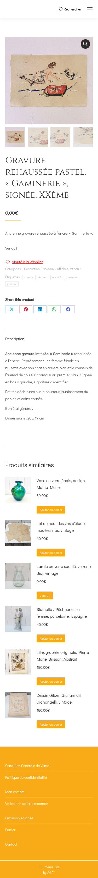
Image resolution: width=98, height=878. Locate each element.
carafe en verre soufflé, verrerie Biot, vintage (64, 570)
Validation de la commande (26, 803)
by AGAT (49, 872)
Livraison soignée (19, 817)
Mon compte (15, 791)
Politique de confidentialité (26, 777)
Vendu (74, 269)
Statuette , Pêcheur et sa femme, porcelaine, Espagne (62, 612)
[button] (85, 44)
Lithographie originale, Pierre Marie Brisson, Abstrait (63, 655)
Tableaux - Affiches (54, 269)
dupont (43, 277)
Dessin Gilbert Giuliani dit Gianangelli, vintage (59, 698)
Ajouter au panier (51, 509)
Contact (11, 844)
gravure (12, 284)
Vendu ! (45, 595)
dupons (29, 277)
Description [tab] (14, 338)
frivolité (56, 277)
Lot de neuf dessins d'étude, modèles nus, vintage (61, 527)
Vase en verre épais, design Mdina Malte (61, 484)
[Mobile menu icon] (90, 9)
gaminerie (72, 277)
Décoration (32, 269)
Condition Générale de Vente (27, 765)
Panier (10, 829)
